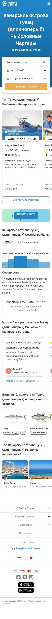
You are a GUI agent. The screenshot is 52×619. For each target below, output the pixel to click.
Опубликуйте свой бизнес (26, 548)
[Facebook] (18, 577)
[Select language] (31, 557)
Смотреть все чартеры (26, 200)
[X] (25, 577)
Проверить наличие (26, 86)
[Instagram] (31, 577)
